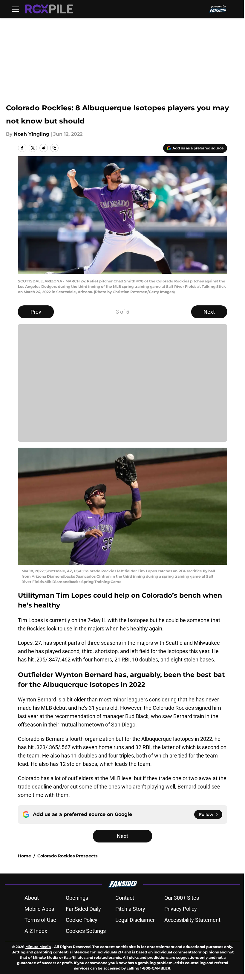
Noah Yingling (31, 134)
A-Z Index (35, 931)
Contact (124, 898)
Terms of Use (40, 920)
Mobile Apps (39, 909)
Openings (77, 898)
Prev (35, 312)
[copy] (54, 148)
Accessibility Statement (192, 920)
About (31, 898)
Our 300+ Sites (181, 898)
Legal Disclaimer (135, 920)
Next (209, 312)
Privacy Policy (180, 909)
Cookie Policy (81, 920)
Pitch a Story (130, 909)
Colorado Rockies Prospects (67, 856)
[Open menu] (15, 9)
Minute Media (38, 946)
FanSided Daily (83, 909)
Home (24, 856)
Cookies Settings (86, 931)
